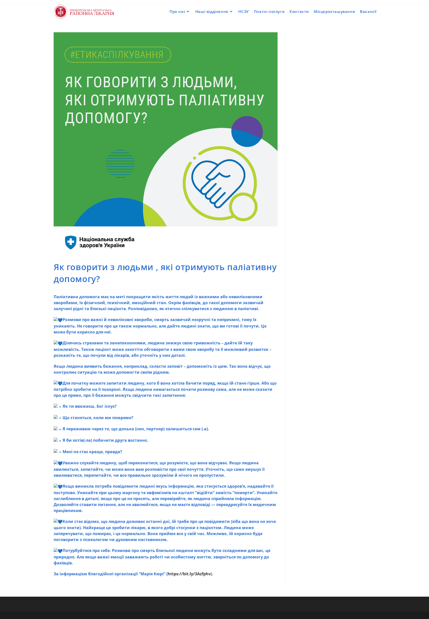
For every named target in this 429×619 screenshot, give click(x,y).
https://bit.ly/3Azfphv (189, 574)
